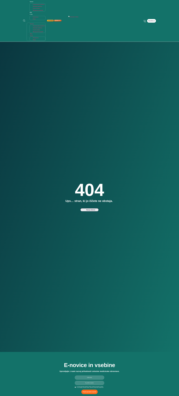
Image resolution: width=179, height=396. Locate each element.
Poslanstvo (36, 17)
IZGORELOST (58, 20)
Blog (31, 12)
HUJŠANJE (50, 20)
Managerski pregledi (38, 10)
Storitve (31, 1)
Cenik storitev (36, 8)
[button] (36, 21)
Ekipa (34, 19)
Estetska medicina (37, 6)
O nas (31, 14)
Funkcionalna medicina (39, 4)
